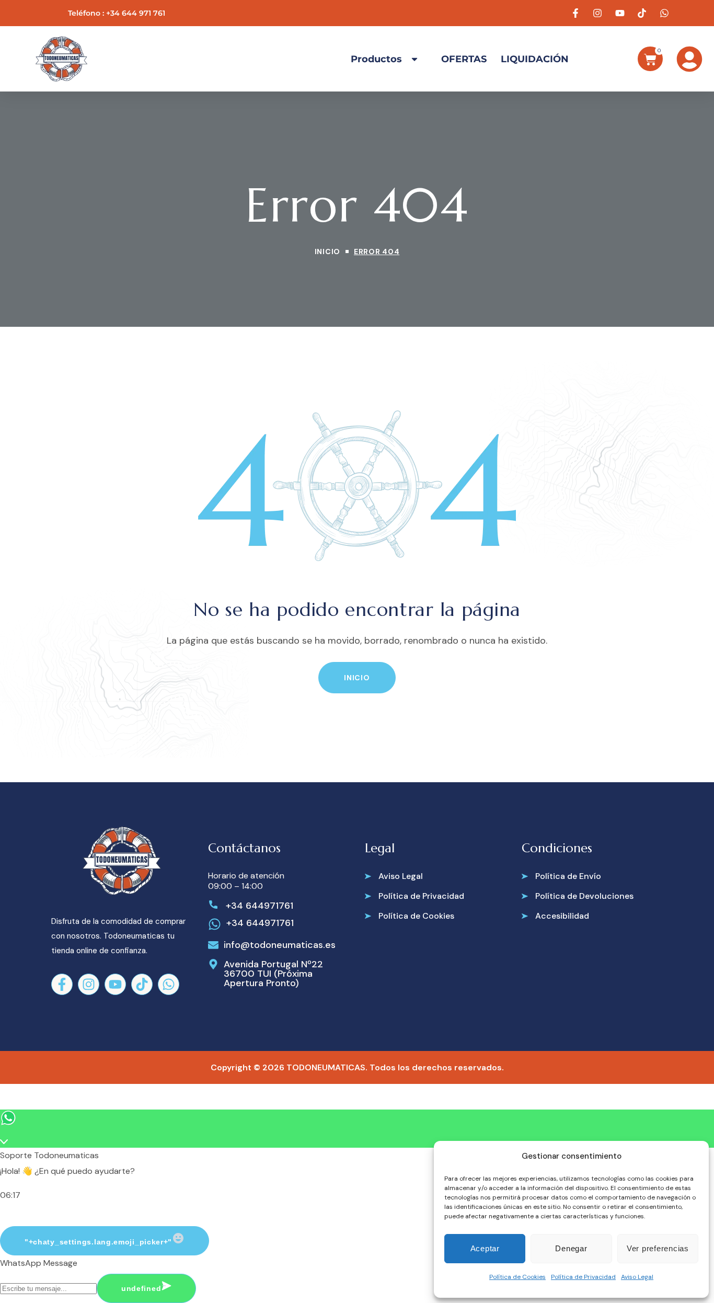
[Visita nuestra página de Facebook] (576, 13)
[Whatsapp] (168, 984)
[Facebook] (62, 984)
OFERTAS (464, 59)
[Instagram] (88, 984)
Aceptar (485, 1248)
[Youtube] (115, 984)
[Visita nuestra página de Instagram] (599, 13)
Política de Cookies (517, 1277)
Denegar (571, 1248)
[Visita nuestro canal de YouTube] (621, 13)
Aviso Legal (637, 1277)
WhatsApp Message (38, 1263)
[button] (356, 677)
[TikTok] (142, 984)
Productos (376, 59)
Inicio (327, 251)
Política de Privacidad (583, 1277)
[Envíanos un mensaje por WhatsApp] (665, 13)
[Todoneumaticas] (61, 58)
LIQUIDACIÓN (535, 59)
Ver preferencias (658, 1248)
